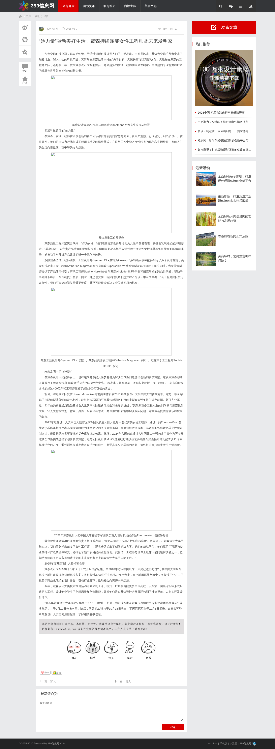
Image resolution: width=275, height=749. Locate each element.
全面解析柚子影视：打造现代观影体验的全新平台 (234, 178)
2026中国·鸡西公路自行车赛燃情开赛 (221, 112)
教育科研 (109, 6)
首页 (20, 16)
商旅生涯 (130, 6)
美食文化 (151, 6)
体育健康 (68, 6)
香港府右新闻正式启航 (233, 236)
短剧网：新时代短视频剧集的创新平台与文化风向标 (230, 140)
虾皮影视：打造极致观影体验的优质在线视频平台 (229, 149)
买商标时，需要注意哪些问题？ (234, 258)
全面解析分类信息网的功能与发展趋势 (234, 218)
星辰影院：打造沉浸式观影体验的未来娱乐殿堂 (234, 198)
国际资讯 (89, 6)
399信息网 (42, 5)
